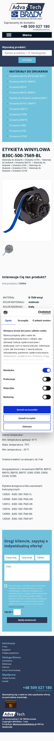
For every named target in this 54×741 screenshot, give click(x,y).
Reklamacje (6, 664)
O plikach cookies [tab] (42, 320)
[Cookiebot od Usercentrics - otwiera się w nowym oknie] (38, 312)
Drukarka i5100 (17, 130)
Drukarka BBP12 (18, 109)
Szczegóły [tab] (23, 320)
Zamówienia (7, 661)
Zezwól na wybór (27, 418)
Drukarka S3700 (18, 114)
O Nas (4, 646)
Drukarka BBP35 (18, 120)
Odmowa (27, 426)
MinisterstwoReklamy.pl (24, 724)
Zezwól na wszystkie (27, 409)
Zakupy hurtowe (8, 678)
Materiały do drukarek (12, 159)
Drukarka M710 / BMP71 (22, 103)
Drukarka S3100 (18, 136)
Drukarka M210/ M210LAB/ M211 (27, 76)
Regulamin (6, 650)
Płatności (6, 667)
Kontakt (5, 681)
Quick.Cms (7, 726)
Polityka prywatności (10, 653)
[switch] (46, 379)
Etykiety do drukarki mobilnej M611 (28, 98)
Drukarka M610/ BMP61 (22, 92)
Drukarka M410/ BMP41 (22, 81)
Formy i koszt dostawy (11, 670)
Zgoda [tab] (8, 320)
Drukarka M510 (17, 87)
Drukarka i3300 (17, 125)
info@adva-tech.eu (41, 30)
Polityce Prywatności (16, 606)
